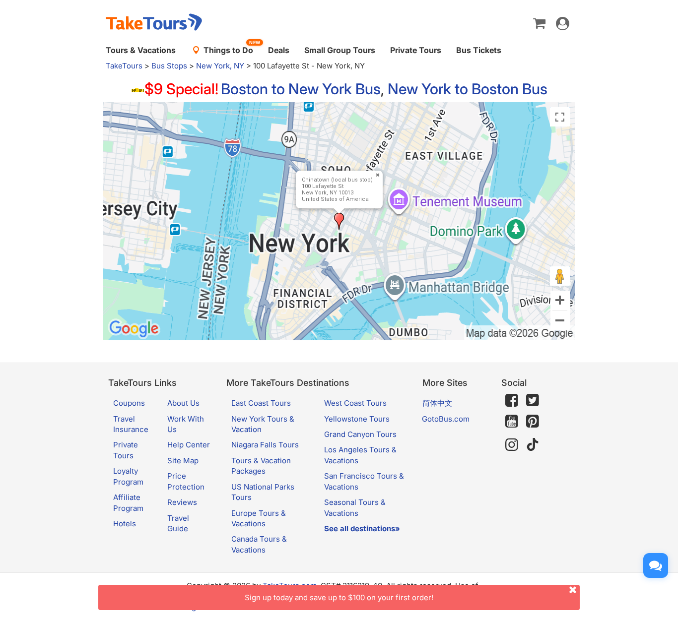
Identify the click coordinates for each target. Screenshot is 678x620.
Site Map (183, 460)
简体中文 (437, 403)
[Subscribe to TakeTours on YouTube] (511, 421)
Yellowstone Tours (357, 419)
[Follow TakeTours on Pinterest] (532, 421)
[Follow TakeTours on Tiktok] (532, 444)
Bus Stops (169, 65)
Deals (278, 50)
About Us (183, 403)
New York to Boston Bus (467, 89)
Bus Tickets (478, 50)
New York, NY (220, 65)
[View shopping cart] (539, 23)
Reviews (182, 502)
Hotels (124, 523)
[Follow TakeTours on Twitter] (532, 400)
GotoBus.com (446, 419)
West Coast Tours (355, 403)
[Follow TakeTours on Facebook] (511, 400)
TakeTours (124, 65)
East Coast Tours (261, 403)
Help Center (188, 444)
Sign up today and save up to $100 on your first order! (339, 597)
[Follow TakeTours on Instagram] (511, 444)
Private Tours (415, 50)
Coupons (129, 403)
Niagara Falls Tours (265, 444)
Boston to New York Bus (301, 89)
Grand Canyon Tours (360, 434)
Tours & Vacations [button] (141, 50)
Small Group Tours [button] (339, 50)
